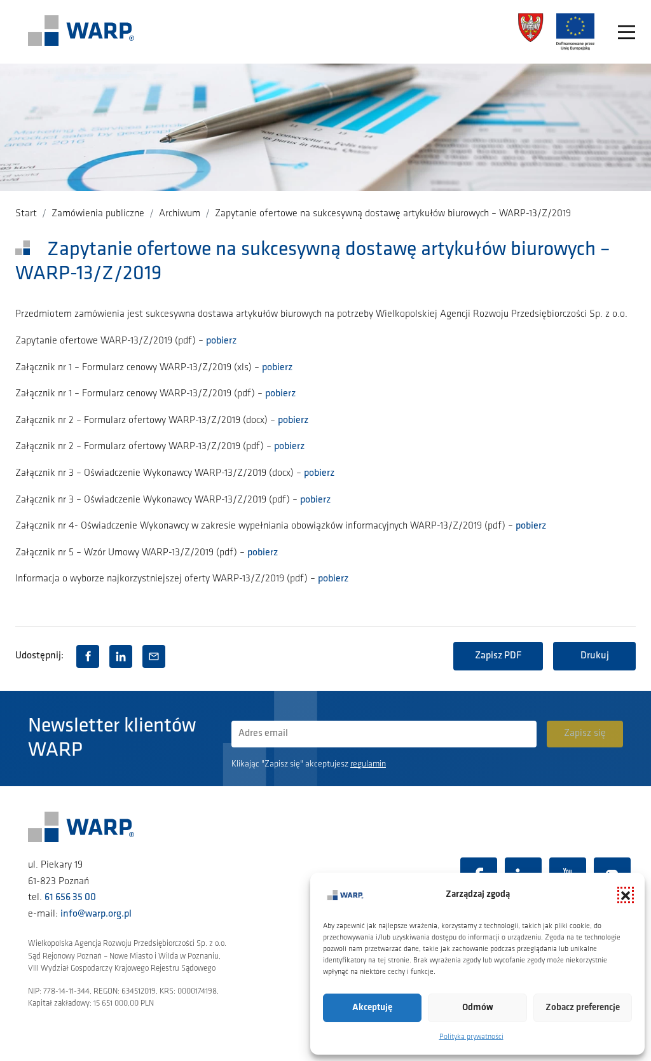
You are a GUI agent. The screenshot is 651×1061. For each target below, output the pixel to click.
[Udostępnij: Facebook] (87, 656)
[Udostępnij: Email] (153, 656)
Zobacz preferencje (582, 1008)
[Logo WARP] (81, 32)
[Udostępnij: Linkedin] (120, 656)
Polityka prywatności (471, 1037)
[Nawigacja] (626, 32)
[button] (625, 895)
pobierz (221, 341)
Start (26, 214)
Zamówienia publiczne (97, 214)
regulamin (368, 764)
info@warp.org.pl (96, 914)
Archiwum (179, 214)
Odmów (477, 1008)
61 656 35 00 (70, 897)
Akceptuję (372, 1008)
